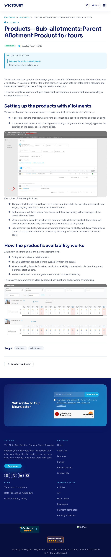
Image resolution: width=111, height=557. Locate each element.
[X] (14, 475)
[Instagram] (7, 475)
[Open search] (87, 5)
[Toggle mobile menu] (104, 5)
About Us (62, 450)
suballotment (36, 348)
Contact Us (63, 473)
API (59, 493)
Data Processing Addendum (18, 493)
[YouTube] (27, 475)
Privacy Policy (86, 400)
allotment (20, 348)
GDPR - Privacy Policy (15, 498)
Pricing (60, 462)
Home (60, 445)
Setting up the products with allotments (25, 61)
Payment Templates (67, 509)
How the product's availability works (23, 65)
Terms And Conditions (15, 487)
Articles (61, 487)
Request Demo (64, 467)
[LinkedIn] (21, 475)
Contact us (13, 466)
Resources (62, 504)
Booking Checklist (66, 515)
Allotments (24, 17)
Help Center (9, 17)
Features (61, 456)
